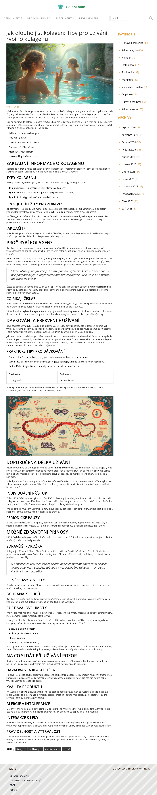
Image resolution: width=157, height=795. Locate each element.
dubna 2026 (131, 157)
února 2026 (131, 171)
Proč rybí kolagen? (18, 137)
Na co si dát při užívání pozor (23, 156)
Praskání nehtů (39, 18)
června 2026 (131, 142)
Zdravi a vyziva (133, 50)
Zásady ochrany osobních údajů (25, 780)
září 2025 (129, 208)
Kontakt (13, 789)
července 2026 (132, 135)
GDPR (12, 785)
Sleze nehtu (65, 18)
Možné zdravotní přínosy (21, 151)
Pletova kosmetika (135, 43)
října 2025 (130, 201)
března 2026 (131, 164)
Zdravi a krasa (132, 109)
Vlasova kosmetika (135, 87)
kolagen (21, 749)
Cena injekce (13, 18)
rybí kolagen (35, 749)
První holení (88, 18)
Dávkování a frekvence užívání (24, 142)
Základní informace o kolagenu (24, 133)
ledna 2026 (130, 179)
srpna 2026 (131, 127)
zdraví (67, 749)
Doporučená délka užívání (21, 147)
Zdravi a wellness (134, 102)
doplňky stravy (52, 749)
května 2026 (131, 149)
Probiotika (130, 72)
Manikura (130, 79)
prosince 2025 (132, 186)
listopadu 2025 (133, 194)
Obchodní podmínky (19, 775)
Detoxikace (131, 65)
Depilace (129, 94)
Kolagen (129, 57)
